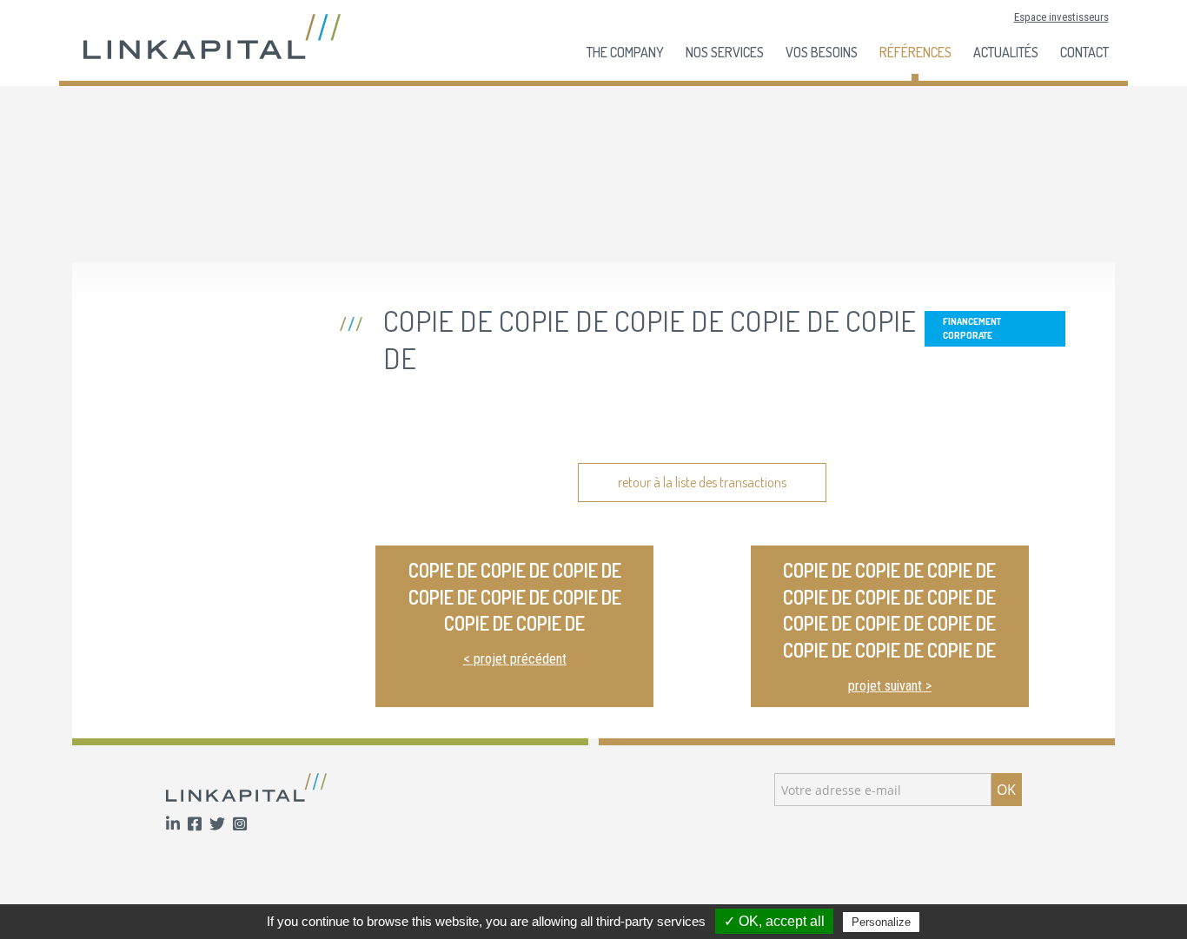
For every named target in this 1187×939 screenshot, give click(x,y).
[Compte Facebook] (196, 825)
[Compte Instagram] (240, 825)
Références (915, 52)
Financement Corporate (972, 328)
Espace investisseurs (1061, 16)
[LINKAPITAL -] (212, 35)
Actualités (1005, 52)
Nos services (725, 52)
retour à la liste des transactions (702, 482)
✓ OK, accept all (774, 921)
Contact (1084, 52)
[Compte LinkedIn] (174, 825)
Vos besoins (822, 52)
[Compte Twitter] (219, 825)
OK (1006, 789)
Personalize (881, 922)
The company (625, 52)
